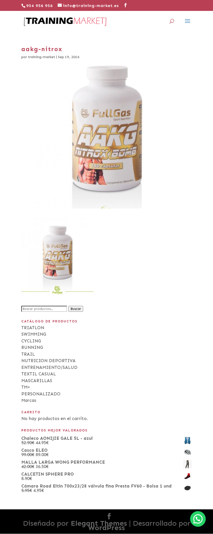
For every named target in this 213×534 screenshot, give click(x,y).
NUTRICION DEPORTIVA (48, 360)
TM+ (25, 387)
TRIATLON (32, 327)
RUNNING (32, 347)
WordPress (106, 527)
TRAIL (28, 354)
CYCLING (31, 340)
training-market (41, 57)
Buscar (75, 309)
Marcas (28, 400)
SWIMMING (33, 334)
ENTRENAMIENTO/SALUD (49, 367)
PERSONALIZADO (41, 393)
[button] (198, 519)
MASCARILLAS (36, 380)
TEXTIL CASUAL (38, 373)
